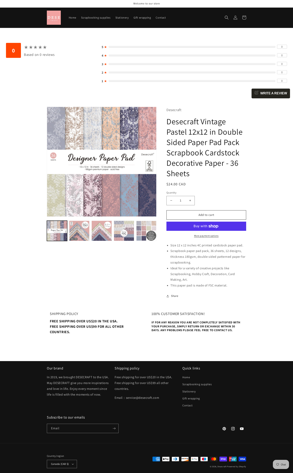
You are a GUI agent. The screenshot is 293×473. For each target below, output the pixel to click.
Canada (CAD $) (60, 464)
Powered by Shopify (236, 466)
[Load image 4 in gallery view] (124, 231)
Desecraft (221, 466)
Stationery (189, 391)
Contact (187, 405)
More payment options (206, 235)
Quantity (171, 192)
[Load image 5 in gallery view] (146, 231)
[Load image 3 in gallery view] (101, 231)
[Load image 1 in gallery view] (57, 231)
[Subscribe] (114, 428)
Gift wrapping (191, 398)
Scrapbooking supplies (197, 384)
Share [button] (174, 296)
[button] (226, 17)
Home (186, 377)
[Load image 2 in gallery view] (79, 231)
